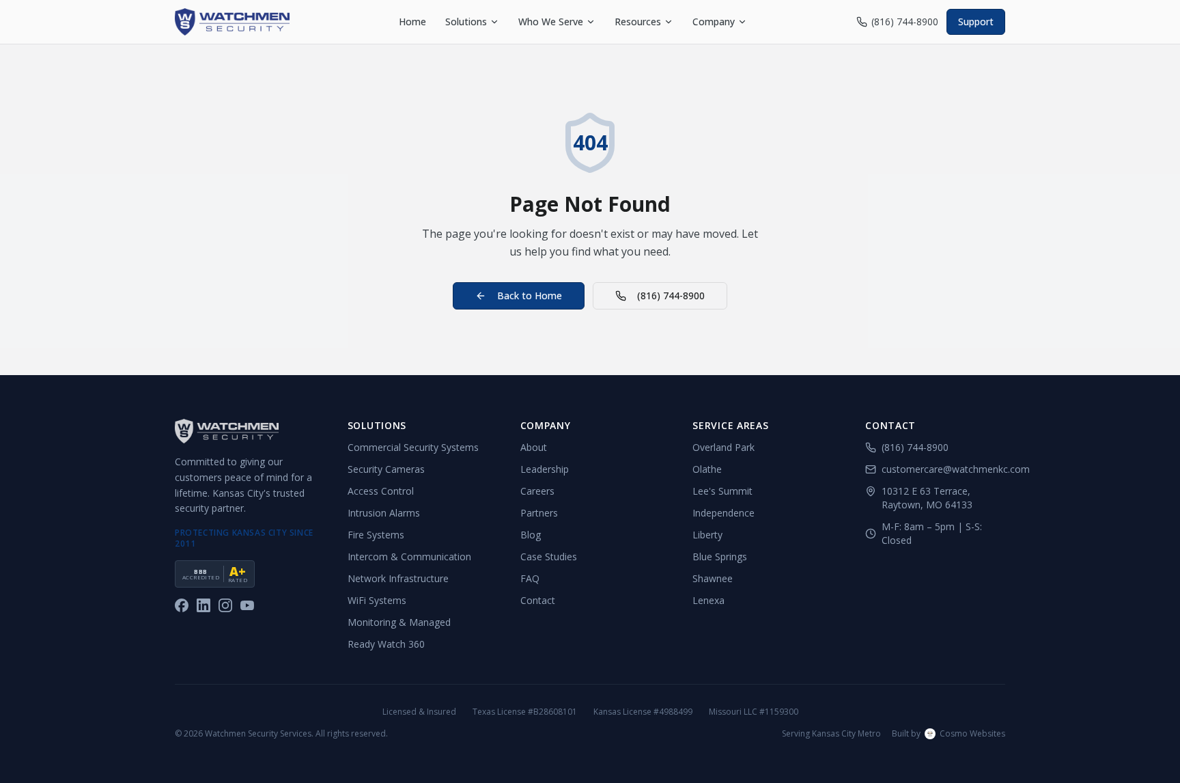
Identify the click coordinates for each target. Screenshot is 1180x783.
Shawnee (712, 578)
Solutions (466, 21)
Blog (530, 534)
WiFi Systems (377, 600)
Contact (537, 600)
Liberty (707, 534)
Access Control (381, 490)
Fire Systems (376, 534)
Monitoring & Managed (399, 622)
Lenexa (708, 600)
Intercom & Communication (409, 556)
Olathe (707, 469)
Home (412, 21)
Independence (723, 512)
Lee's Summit (722, 490)
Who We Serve (550, 21)
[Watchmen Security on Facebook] (181, 605)
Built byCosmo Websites (948, 733)
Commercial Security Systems (413, 447)
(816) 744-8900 (904, 21)
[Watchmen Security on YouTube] (247, 605)
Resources (638, 21)
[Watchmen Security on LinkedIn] (203, 605)
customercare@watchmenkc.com (943, 469)
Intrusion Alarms (384, 512)
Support (976, 21)
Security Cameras (386, 469)
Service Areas (730, 425)
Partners (539, 512)
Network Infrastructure (398, 578)
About (533, 447)
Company (713, 21)
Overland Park (723, 447)
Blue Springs (719, 556)
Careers (537, 490)
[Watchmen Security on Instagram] (225, 605)
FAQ (529, 578)
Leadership (544, 469)
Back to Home (529, 295)
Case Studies (548, 556)
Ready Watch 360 (386, 643)
